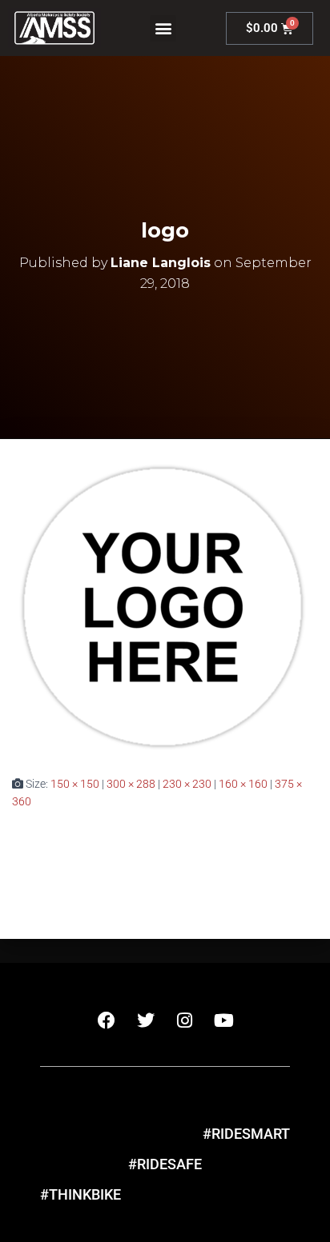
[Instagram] (185, 1020)
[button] (163, 28)
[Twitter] (145, 1020)
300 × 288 (131, 783)
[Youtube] (224, 1020)
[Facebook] (106, 1020)
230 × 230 (187, 783)
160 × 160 (243, 783)
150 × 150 (74, 783)
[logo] (162, 605)
